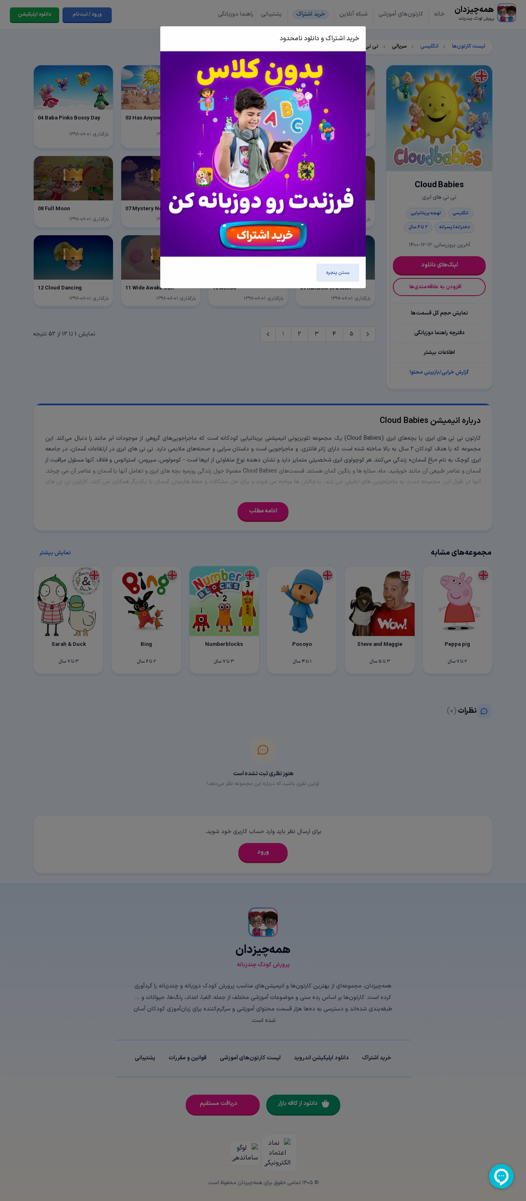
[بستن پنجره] (176, 39)
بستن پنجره (337, 272)
